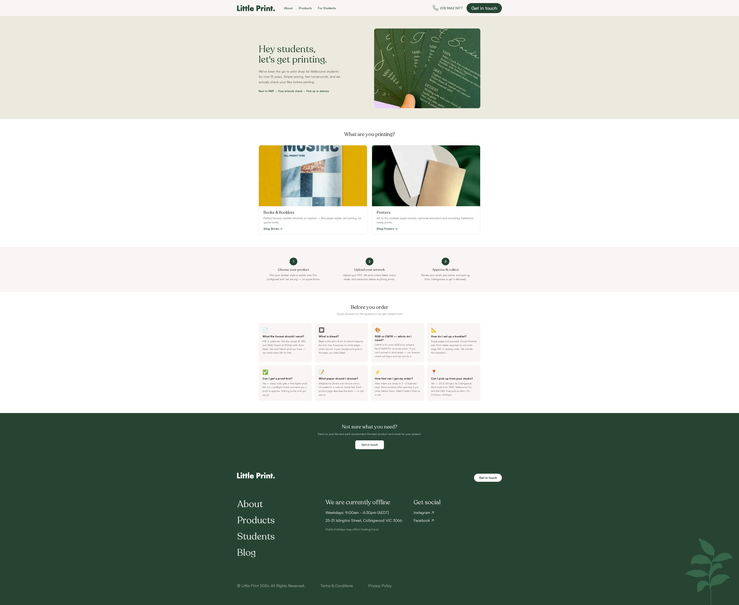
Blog (246, 553)
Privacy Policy (380, 585)
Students (256, 536)
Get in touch (484, 8)
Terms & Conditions (336, 585)
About (288, 8)
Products (305, 8)
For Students (327, 8)
